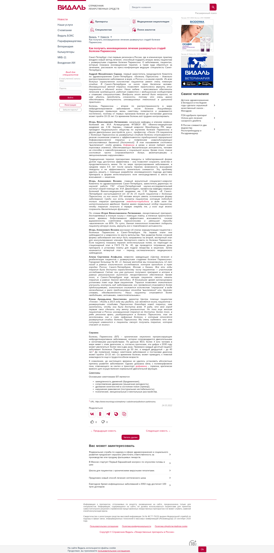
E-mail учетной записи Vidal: (69, 80)
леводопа (131, 201)
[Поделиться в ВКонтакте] (92, 414)
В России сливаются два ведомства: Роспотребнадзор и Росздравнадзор (194, 129)
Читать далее (130, 437)
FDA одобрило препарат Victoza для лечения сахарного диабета (194, 118)
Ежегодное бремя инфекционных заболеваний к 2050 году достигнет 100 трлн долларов (127, 485)
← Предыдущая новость (103, 430)
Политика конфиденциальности (136, 526)
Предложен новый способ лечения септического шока (117, 478)
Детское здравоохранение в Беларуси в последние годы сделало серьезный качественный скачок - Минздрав (195, 105)
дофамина (128, 145)
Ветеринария (65, 46)
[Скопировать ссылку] (124, 414)
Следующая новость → (158, 430)
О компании (65, 30)
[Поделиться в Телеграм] (108, 414)
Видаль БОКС (66, 35)
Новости (63, 19)
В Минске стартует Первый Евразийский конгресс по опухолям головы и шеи (127, 463)
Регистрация (70, 105)
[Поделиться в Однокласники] (100, 414)
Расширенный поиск (206, 13)
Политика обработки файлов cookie (171, 526)
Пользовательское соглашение (104, 526)
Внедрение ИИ (66, 62)
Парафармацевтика (69, 41)
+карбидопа (142, 201)
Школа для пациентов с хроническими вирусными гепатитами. (122, 470)
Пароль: (63, 88)
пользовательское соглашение (114, 550)
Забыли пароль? (70, 110)
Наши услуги (65, 24)
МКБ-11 (62, 57)
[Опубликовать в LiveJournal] (116, 414)
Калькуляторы (66, 52)
